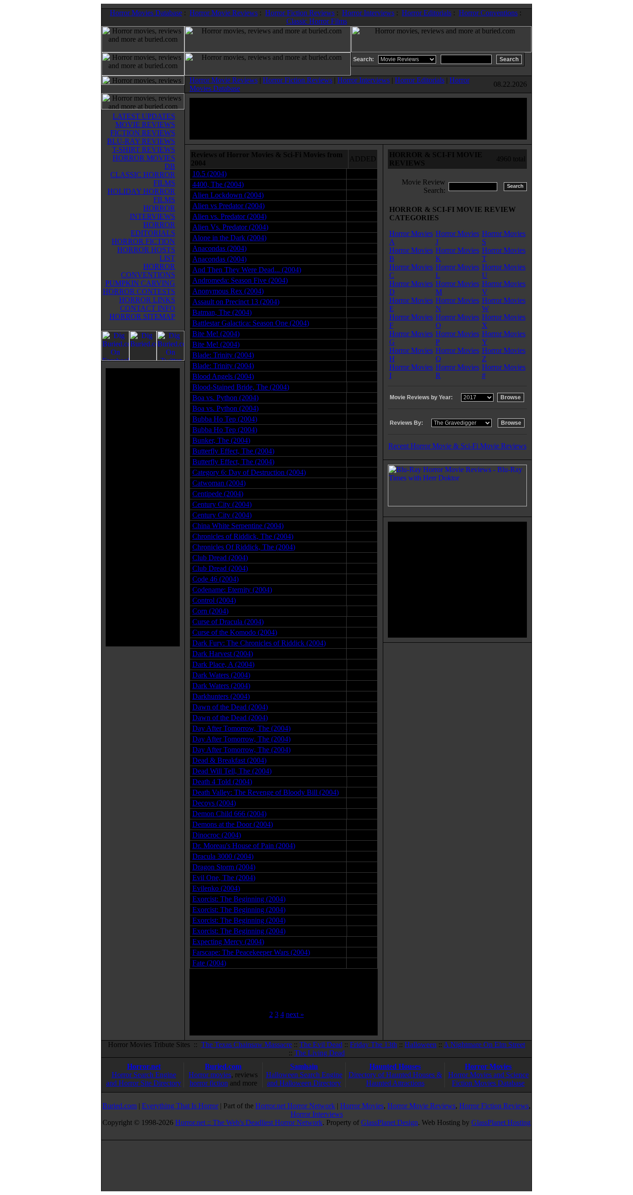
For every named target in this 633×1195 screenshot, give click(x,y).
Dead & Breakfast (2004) (229, 760)
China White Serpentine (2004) (238, 526)
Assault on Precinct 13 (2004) (235, 302)
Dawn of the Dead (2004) (230, 707)
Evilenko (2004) (216, 888)
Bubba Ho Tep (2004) (224, 419)
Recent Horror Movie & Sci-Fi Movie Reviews (457, 446)
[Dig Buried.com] (143, 358)
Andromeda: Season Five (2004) (240, 280)
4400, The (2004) (218, 184)
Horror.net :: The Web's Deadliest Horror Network (249, 1122)
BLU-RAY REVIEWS (141, 141)
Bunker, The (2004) (221, 440)
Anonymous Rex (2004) (228, 291)
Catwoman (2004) (219, 483)
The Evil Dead (320, 1044)
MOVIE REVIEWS (145, 124)
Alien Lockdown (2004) (228, 195)
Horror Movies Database (146, 13)
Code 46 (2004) (215, 579)
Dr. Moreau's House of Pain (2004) (243, 846)
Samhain (304, 1066)
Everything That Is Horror (180, 1106)
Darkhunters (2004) (221, 696)
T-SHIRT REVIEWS (143, 149)
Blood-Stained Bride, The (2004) (240, 387)
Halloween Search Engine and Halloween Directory (304, 1079)
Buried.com (223, 1066)
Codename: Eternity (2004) (232, 590)
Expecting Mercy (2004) (228, 942)
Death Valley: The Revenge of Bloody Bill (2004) (265, 792)
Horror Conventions (488, 13)
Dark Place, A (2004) (223, 664)
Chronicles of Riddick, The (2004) (242, 536)
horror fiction (209, 1083)
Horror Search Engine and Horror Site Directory (143, 1079)
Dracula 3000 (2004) (222, 856)
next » (295, 1014)
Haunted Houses (395, 1066)
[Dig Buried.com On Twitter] (170, 358)
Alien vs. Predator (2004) (229, 216)
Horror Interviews (368, 13)
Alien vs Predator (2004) (228, 206)
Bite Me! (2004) (216, 334)
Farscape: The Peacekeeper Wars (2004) (251, 952)
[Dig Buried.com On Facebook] (115, 358)
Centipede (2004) (217, 494)
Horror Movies (488, 1066)
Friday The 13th (373, 1044)
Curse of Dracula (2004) (228, 622)
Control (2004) (214, 600)
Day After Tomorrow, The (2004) (241, 728)
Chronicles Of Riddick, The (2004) (243, 547)
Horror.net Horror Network (295, 1106)
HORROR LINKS (147, 300)
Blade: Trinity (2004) (223, 355)
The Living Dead (319, 1053)
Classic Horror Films (316, 21)
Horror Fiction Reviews (300, 13)
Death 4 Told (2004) (222, 782)
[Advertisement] (143, 507)
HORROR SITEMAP (142, 316)
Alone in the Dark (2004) (229, 238)
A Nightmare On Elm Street (484, 1044)
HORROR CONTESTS (139, 291)
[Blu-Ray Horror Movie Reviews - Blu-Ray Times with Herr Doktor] (457, 504)
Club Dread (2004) (220, 558)
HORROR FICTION (143, 241)
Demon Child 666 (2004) (229, 814)
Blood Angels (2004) (223, 376)
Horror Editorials (426, 13)
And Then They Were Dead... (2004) (246, 270)
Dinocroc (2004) (216, 835)
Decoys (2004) (214, 803)
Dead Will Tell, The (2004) (232, 771)
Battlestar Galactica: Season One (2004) (250, 323)
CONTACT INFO (147, 308)
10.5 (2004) (209, 174)
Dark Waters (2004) (221, 675)
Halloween (421, 1044)
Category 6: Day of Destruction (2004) (249, 472)
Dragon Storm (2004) (223, 867)
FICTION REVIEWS (142, 133)
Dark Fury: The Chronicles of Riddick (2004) (259, 643)
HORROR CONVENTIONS (148, 270)
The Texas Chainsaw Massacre (246, 1044)
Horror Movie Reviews (224, 13)
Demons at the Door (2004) (232, 824)
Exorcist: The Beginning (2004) (238, 899)
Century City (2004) (222, 504)
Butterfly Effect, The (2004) (233, 451)
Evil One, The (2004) (223, 878)
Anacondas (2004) (219, 248)
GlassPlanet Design (389, 1122)
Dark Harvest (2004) (222, 654)
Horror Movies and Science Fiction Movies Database (488, 1079)
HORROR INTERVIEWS (152, 212)
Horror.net (144, 1066)
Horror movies (210, 1075)
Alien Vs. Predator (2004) (230, 227)
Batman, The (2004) (222, 312)
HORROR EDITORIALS (153, 229)
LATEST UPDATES (144, 116)
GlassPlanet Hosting (501, 1122)
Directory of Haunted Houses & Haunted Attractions (395, 1079)
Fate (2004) (209, 963)
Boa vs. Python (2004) (225, 398)
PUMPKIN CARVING (140, 283)
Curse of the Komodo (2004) (234, 632)
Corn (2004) (210, 611)
